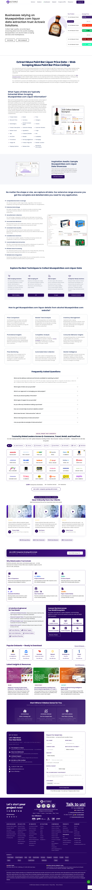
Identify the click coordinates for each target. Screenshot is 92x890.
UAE (30, 857)
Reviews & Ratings (21, 833)
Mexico (66, 860)
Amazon (42, 826)
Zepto (41, 833)
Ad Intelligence (21, 843)
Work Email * (68, 740)
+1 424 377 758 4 (80, 810)
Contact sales (76, 831)
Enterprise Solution (76, 295)
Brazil (19, 860)
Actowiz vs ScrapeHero (56, 830)
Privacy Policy (52, 884)
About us (76, 826)
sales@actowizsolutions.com (17, 769)
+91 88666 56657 (80, 808)
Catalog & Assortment (22, 830)
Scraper (56, 295)
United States (10, 857)
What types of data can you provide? (24, 387)
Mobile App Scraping (11, 835)
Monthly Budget (51, 766)
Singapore (49, 857)
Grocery (29, 445)
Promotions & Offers (22, 835)
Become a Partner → (54, 634)
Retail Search (20, 831)
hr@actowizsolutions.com (78, 817)
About (34, 813)
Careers (43, 813)
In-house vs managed (56, 839)
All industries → (32, 845)
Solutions (64, 826)
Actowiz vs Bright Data (56, 826)
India (26, 857)
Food (47, 445)
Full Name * (49, 740)
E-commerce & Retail (33, 826)
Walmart (42, 828)
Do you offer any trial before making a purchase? (28, 404)
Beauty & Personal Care (34, 839)
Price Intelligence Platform (55, 844)
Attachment (49, 780)
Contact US (80, 2)
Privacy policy (76, 833)
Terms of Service (59, 884)
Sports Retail (56, 445)
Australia (56, 857)
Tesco (41, 830)
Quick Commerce (19, 445)
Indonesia (44, 860)
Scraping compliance (67, 840)
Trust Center (65, 844)
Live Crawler (9, 830)
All (10, 445)
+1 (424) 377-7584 (15, 766)
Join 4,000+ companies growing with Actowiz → (46, 489)
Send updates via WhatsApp (52, 762)
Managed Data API (10, 828)
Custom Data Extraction (11, 833)
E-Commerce (38, 445)
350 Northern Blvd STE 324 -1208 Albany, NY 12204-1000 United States (21, 866)
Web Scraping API (22, 40)
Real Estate (82, 445)
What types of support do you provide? (25, 400)
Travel (74, 445)
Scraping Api (54, 846)
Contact (38, 813)
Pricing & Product (21, 826)
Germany (43, 857)
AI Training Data (10, 837)
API (36, 295)
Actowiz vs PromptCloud (56, 831)
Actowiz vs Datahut (55, 837)
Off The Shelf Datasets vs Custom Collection (57, 849)
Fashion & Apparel (32, 837)
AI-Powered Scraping (11, 831)
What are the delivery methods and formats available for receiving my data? (36, 378)
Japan (8, 860)
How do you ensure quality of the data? (25, 395)
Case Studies (49, 813)
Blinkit (41, 831)
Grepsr (53, 841)
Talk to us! (75, 804)
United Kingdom (19, 857)
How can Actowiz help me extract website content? (28, 409)
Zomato (41, 835)
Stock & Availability (21, 828)
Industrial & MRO (32, 841)
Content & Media (21, 837)
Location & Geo (21, 839)
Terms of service (77, 835)
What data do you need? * (72, 746)
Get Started (10, 40)
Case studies (65, 838)
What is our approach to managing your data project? (29, 391)
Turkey (55, 860)
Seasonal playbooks (67, 842)
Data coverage (66, 830)
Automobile (65, 445)
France (66, 857)
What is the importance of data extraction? (26, 418)
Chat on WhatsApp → (16, 771)
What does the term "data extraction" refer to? (27, 413)
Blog (54, 813)
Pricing (75, 828)
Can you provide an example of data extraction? (28, 422)
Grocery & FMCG (32, 830)
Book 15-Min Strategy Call (75, 553)
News (57, 813)
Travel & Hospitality (33, 833)
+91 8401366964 (80, 814)
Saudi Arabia (36, 857)
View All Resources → (80, 665)
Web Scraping (15, 295)
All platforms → (43, 839)
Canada (61, 857)
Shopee (41, 837)
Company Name (50, 746)
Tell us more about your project (56, 772)
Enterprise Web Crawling (11, 826)
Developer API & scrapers (68, 831)
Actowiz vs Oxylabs (55, 828)
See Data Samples (58, 176)
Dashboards (65, 828)
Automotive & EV (32, 843)
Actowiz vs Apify (55, 833)
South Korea (31, 860)
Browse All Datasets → (80, 646)
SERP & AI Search (21, 841)
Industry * (49, 752)
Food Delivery (32, 831)
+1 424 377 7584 (77, 840)
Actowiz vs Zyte (55, 835)
